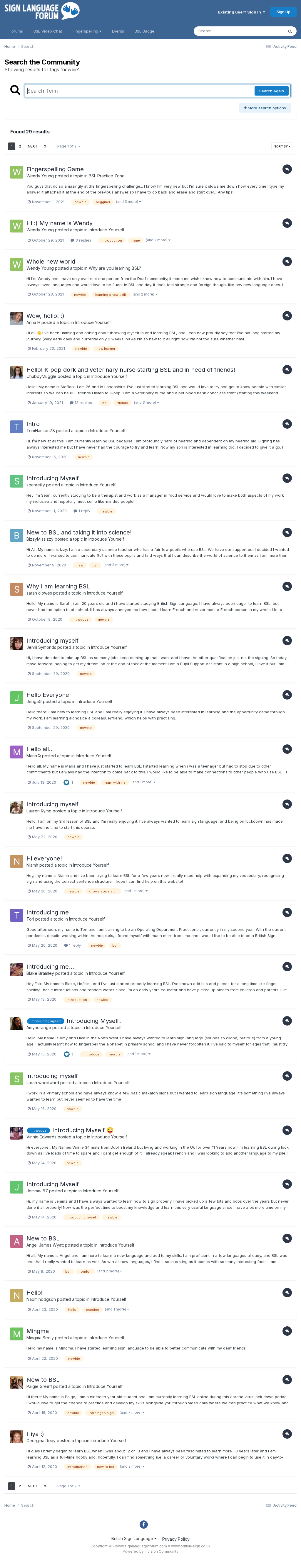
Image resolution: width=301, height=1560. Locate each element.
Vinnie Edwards (41, 1136)
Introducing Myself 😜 (83, 1130)
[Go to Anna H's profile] (16, 318)
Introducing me (47, 912)
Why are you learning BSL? (115, 268)
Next (33, 146)
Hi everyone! (44, 858)
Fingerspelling (86, 31)
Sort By (281, 146)
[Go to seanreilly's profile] (16, 481)
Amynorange (38, 1027)
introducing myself (52, 1075)
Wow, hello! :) (45, 315)
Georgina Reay (41, 1440)
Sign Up (283, 11)
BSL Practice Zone (107, 175)
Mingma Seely (40, 1337)
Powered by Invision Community (150, 1551)
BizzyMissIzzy (39, 539)
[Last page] (45, 146)
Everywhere (265, 31)
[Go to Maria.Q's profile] (16, 752)
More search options (266, 108)
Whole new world (50, 261)
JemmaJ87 (37, 1190)
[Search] (290, 31)
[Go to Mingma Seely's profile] (16, 1334)
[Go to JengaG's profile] (16, 697)
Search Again (271, 91)
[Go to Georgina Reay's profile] (16, 1436)
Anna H (33, 322)
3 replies (82, 240)
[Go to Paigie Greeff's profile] (16, 1382)
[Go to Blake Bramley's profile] (16, 969)
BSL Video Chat (48, 31)
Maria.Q (33, 755)
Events (118, 31)
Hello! (34, 1292)
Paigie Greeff (39, 1386)
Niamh (32, 865)
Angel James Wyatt (45, 1244)
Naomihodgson (41, 1299)
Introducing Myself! (94, 1020)
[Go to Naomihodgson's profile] (16, 1295)
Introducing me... (50, 966)
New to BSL (42, 1238)
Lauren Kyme (38, 810)
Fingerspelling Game (55, 169)
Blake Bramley (40, 973)
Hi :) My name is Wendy (59, 223)
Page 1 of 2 (67, 146)
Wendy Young (40, 175)
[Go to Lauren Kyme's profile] (16, 807)
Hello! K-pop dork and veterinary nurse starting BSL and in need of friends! (130, 369)
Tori (30, 918)
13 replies (82, 402)
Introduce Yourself (106, 229)
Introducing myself (52, 640)
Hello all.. (39, 749)
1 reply (83, 510)
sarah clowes (39, 592)
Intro (33, 423)
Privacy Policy (176, 1539)
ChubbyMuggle (41, 376)
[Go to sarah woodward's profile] (16, 1078)
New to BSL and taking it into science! (79, 532)
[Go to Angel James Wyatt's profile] (16, 1241)
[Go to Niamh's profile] (16, 861)
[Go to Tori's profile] (16, 915)
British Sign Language (132, 1538)
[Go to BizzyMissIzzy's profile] (16, 535)
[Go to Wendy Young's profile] (16, 172)
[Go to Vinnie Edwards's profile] (16, 1133)
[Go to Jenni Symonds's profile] (16, 643)
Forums (16, 31)
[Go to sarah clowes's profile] (16, 589)
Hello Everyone (47, 694)
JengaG (34, 701)
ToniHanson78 (40, 430)
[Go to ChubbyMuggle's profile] (16, 372)
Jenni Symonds (41, 647)
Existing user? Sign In (240, 12)
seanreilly (35, 484)
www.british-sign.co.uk (190, 1546)
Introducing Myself (52, 478)
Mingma (37, 1331)
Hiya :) (35, 1433)
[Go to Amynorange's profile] (16, 1023)
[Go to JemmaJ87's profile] (16, 1187)
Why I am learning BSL (58, 586)
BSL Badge (144, 31)
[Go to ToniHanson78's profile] (16, 426)
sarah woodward (42, 1082)
